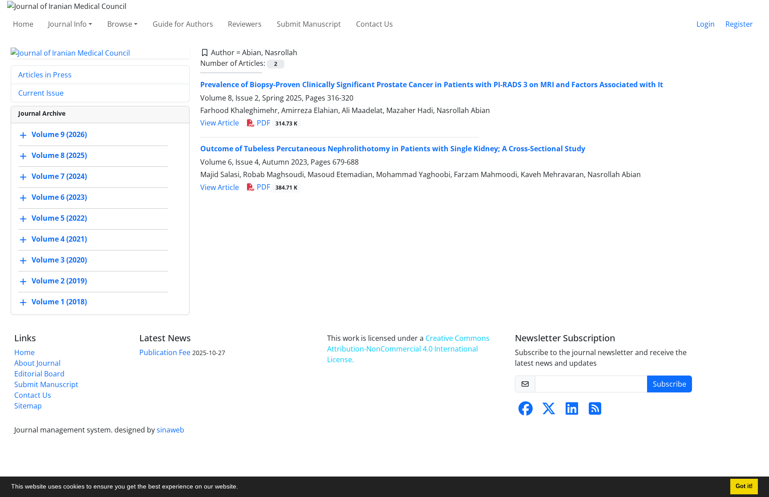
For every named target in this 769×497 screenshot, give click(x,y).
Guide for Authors (183, 24)
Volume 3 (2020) (59, 260)
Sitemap (28, 406)
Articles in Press (45, 75)
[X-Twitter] (548, 411)
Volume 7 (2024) (59, 177)
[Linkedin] (572, 411)
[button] (241, 487)
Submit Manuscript (309, 24)
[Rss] (595, 411)
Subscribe (669, 384)
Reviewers (245, 24)
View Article (219, 123)
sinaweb (170, 430)
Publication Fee (164, 352)
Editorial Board (39, 374)
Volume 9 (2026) (59, 135)
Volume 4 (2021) (59, 239)
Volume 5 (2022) (59, 218)
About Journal (37, 363)
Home (23, 24)
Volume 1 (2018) (59, 302)
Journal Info (67, 24)
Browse (119, 24)
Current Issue (41, 93)
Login (705, 24)
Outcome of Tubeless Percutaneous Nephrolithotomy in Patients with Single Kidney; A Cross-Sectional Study (392, 149)
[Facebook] (525, 411)
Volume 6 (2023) (59, 197)
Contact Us (374, 24)
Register (739, 24)
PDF (276, 123)
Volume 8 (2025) (59, 156)
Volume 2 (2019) (59, 281)
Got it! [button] (744, 486)
